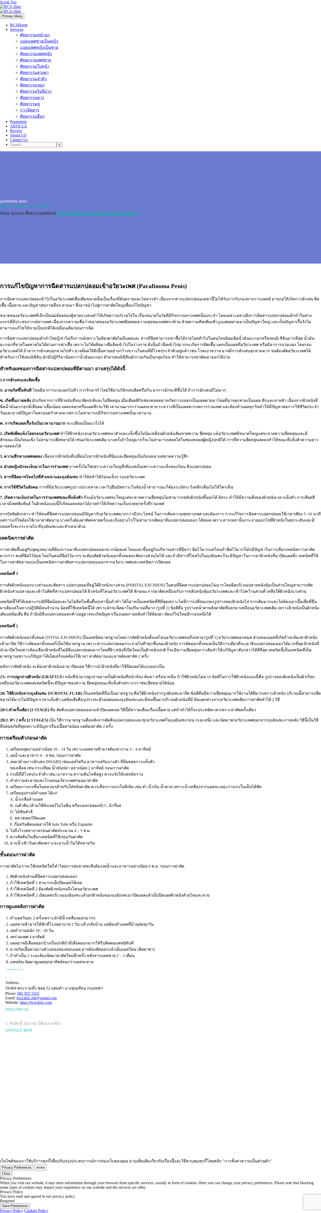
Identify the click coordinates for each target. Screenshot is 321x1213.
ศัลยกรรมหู (30, 104)
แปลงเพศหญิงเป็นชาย (39, 47)
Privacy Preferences (17, 1167)
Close (6, 1173)
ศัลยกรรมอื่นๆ (32, 116)
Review (16, 131)
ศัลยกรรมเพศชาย (35, 60)
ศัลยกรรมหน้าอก (35, 35)
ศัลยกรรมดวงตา (34, 72)
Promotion (18, 121)
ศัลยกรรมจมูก (32, 85)
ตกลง (41, 1167)
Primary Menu (12, 16)
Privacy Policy (11, 1210)
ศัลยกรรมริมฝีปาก (36, 91)
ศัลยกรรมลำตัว (33, 79)
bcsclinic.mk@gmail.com (37, 998)
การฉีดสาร (29, 110)
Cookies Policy (36, 1210)
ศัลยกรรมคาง (32, 97)
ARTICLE (18, 126)
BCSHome (19, 25)
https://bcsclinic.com (36, 1002)
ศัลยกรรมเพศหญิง (36, 54)
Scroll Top (8, 2)
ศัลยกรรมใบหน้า (34, 66)
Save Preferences (15, 1206)
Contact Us (19, 140)
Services (16, 29)
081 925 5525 (28, 993)
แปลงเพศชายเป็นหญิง (39, 41)
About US (18, 135)
